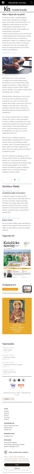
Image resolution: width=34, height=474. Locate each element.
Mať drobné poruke (10, 372)
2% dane (7, 417)
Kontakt (6, 411)
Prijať (17, 464)
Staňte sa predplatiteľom (10, 289)
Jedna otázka (7, 220)
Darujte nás (7, 429)
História (6, 419)
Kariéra (6, 415)
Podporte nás (8, 427)
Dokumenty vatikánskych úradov (14, 444)
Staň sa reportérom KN (11, 425)
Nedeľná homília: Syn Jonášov (13, 193)
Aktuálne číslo (8, 436)
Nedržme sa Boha (9, 357)
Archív (7, 399)
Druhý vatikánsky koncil (11, 446)
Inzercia (6, 413)
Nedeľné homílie (8, 348)
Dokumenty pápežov (10, 442)
